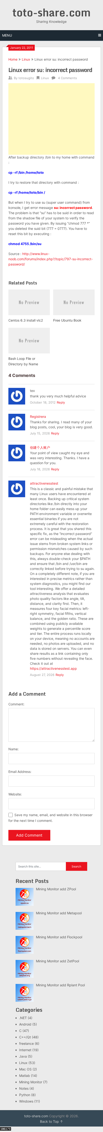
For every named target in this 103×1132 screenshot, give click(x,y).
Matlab (24, 1076)
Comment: (16, 704)
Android (25, 1024)
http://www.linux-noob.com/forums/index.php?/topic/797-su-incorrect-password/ (50, 259)
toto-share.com (51, 12)
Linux (26, 59)
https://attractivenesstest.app (53, 668)
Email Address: (19, 772)
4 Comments (67, 78)
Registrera (38, 416)
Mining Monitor (30, 1082)
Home (12, 59)
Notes (24, 1088)
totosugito (26, 78)
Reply (61, 402)
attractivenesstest (44, 483)
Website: (15, 794)
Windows (26, 1101)
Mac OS (25, 1069)
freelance (26, 1043)
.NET (23, 1018)
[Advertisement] (51, 119)
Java (23, 1056)
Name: (13, 749)
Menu (7, 35)
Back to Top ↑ (51, 1121)
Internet (25, 1050)
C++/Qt (25, 1037)
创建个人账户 (40, 447)
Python (24, 1095)
